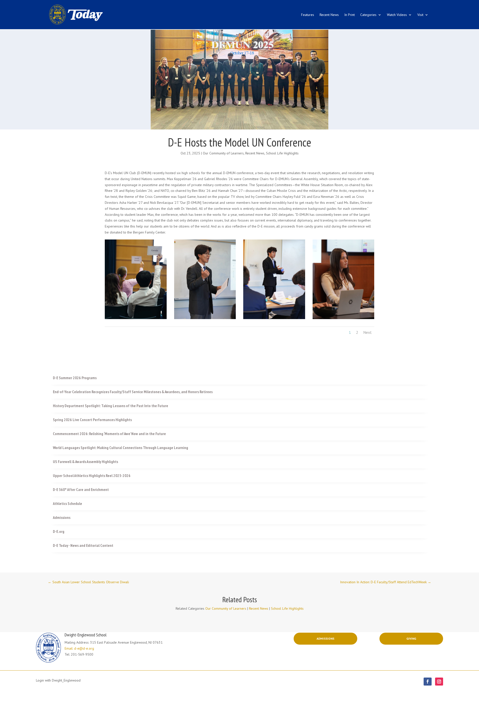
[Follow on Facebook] (428, 682)
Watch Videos (397, 14)
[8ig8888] (136, 318)
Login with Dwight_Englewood (58, 680)
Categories (368, 14)
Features (307, 14)
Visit (420, 14)
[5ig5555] (343, 318)
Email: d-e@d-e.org (79, 648)
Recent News (329, 14)
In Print (349, 14)
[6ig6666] (274, 318)
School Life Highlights (282, 153)
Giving (411, 638)
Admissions (325, 638)
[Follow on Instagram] (439, 682)
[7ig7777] (205, 318)
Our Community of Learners (223, 153)
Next (367, 332)
